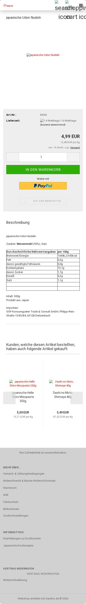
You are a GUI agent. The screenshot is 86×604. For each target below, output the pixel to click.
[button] (12, 157)
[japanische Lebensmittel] (8, 5)
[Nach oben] (74, 598)
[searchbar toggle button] (60, 5)
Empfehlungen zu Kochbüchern (22, 538)
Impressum (10, 487)
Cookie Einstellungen (15, 515)
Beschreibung (17, 222)
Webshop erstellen (29, 598)
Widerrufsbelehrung (15, 580)
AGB (5, 494)
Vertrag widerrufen (43, 573)
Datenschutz (10, 501)
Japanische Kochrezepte (18, 545)
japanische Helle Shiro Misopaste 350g (23, 397)
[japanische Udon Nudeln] (43, 54)
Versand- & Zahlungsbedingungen (23, 473)
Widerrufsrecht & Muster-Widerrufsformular (29, 480)
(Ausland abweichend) (53, 124)
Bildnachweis (11, 509)
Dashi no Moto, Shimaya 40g (63, 395)
